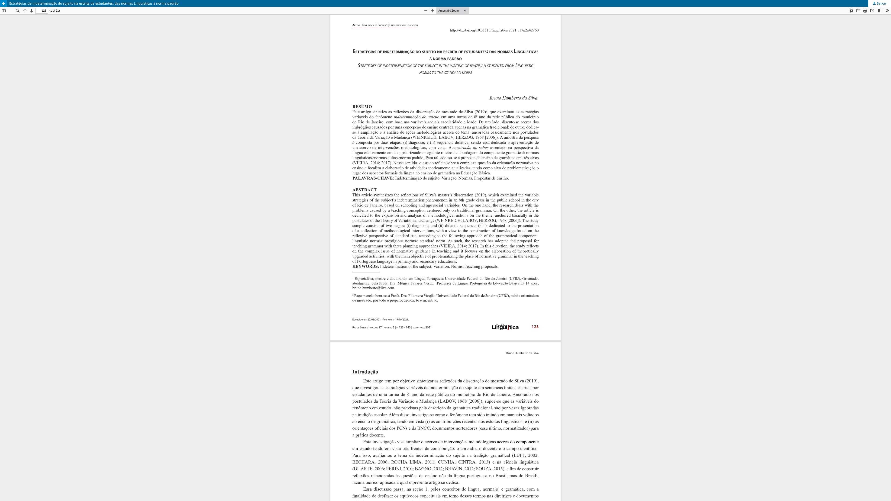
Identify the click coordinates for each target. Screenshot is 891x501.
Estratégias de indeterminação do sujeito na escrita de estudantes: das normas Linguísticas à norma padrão (93, 3)
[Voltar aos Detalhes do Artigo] (3, 3)
